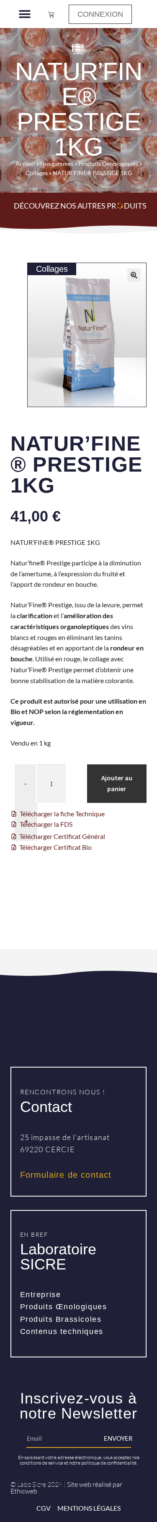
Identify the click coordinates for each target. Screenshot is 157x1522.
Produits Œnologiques (63, 1307)
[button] (24, 14)
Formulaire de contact (66, 1174)
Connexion (100, 14)
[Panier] (51, 14)
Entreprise (40, 1294)
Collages (37, 173)
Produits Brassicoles (61, 1319)
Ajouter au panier (116, 783)
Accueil (25, 163)
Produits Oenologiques (108, 163)
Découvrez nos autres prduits (80, 205)
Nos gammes (56, 163)
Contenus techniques (61, 1331)
